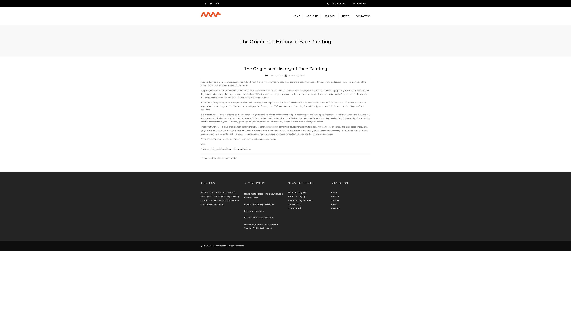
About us (312, 16)
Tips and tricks (294, 204)
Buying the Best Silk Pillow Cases (259, 217)
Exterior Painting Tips (297, 192)
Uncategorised (276, 75)
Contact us (361, 3)
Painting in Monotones (254, 211)
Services (330, 16)
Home (296, 16)
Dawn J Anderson (244, 149)
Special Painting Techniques (300, 200)
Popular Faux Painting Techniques (259, 204)
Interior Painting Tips (297, 196)
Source (230, 149)
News (345, 16)
